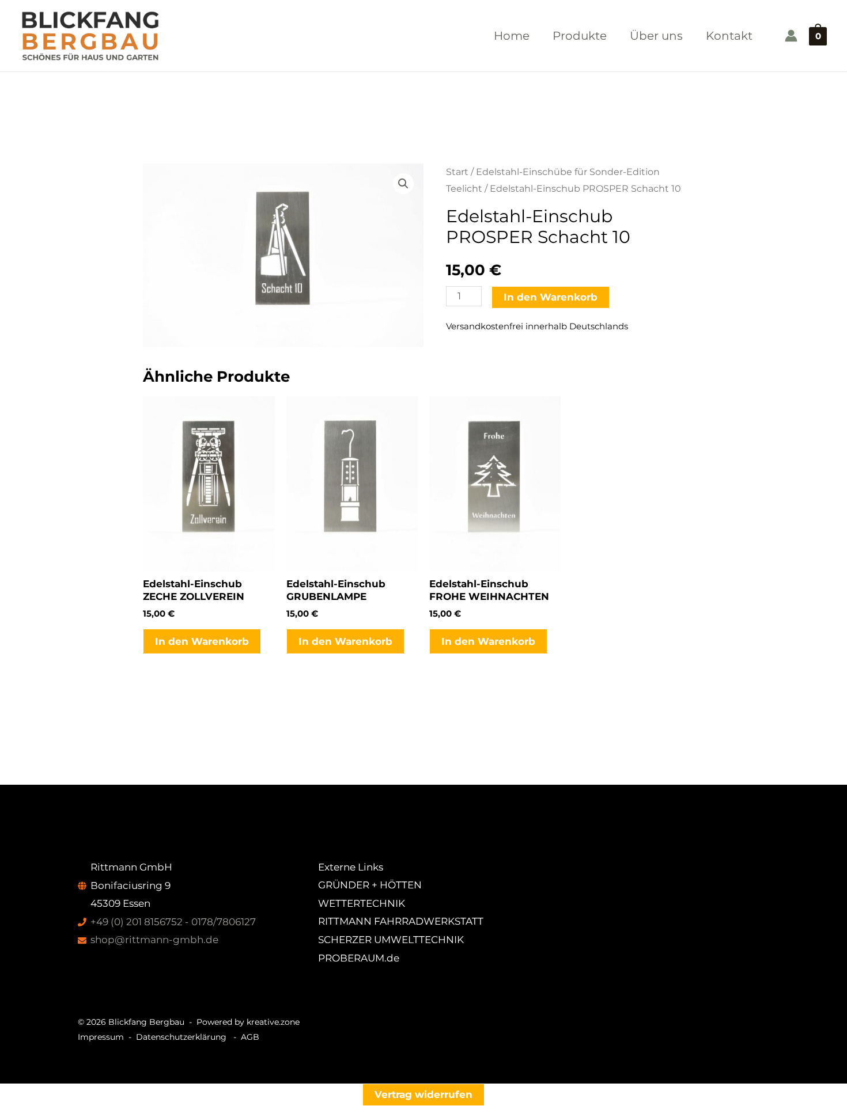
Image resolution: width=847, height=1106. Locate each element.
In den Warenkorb (551, 297)
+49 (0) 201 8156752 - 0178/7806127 (173, 922)
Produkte (580, 36)
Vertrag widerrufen (423, 1094)
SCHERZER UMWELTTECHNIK (391, 939)
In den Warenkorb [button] (202, 641)
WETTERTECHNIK (361, 903)
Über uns (656, 36)
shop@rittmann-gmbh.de (154, 939)
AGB (250, 1037)
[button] (403, 183)
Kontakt (729, 36)
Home (512, 36)
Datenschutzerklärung (181, 1037)
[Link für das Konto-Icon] (791, 35)
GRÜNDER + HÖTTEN (370, 885)
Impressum (101, 1037)
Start (457, 171)
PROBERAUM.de (358, 958)
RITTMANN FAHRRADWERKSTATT (400, 921)
